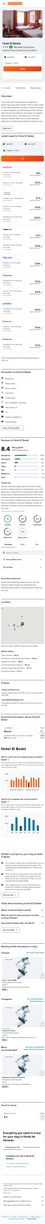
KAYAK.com (5, 1217)
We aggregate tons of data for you (17, 1201)
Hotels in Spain (35, 1217)
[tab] (8, 544)
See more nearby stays (35, 953)
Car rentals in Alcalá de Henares (17, 1163)
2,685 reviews (28, 47)
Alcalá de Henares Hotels (16, 1219)
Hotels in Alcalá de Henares (16, 1167)
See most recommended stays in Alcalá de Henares (34, 1048)
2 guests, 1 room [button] (11, 63)
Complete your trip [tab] (12, 1147)
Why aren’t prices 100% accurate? (17, 1205)
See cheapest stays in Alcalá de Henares (35, 1000)
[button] (3, 3)
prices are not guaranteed (11, 1190)
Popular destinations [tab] (32, 1147)
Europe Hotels (23, 1217)
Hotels (14, 1217)
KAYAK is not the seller (12, 1197)
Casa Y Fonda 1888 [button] (9, 980)
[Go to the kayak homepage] (15, 3)
